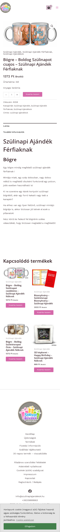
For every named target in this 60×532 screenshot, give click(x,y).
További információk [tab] (13, 132)
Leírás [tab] (6, 126)
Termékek (30, 442)
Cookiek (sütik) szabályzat (30, 470)
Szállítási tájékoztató (30, 449)
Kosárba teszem (32, 94)
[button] (52, 26)
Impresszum (30, 474)
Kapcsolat (30, 478)
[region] (30, 518)
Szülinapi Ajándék (12, 52)
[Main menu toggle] (57, 7)
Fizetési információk (30, 445)
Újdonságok (30, 438)
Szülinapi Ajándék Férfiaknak (37, 52)
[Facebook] (30, 491)
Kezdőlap (30, 434)
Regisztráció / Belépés (30, 482)
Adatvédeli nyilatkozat (30, 466)
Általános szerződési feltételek (30, 462)
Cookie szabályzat (25, 520)
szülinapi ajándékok (19, 113)
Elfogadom (30, 526)
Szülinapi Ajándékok (13, 54)
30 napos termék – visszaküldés (30, 453)
